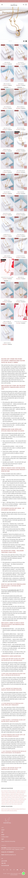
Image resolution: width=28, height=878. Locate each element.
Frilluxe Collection (19, 794)
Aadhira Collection (21, 790)
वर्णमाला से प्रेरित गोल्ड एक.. (7, 170)
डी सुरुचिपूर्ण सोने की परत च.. (7, 234)
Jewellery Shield (4, 836)
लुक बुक (2, 834)
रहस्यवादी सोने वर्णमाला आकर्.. (21, 149)
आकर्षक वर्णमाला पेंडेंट (7, 62)
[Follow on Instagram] (10, 869)
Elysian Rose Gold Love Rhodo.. (21, 321)
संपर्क (2, 832)
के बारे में (2, 830)
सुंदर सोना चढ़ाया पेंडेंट (21, 62)
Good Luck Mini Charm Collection (13, 803)
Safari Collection (10, 800)
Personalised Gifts (18, 808)
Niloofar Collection (6, 795)
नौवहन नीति (3, 863)
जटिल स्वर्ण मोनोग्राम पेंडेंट (7, 106)
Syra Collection (4, 790)
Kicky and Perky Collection (16, 795)
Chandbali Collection (6, 799)
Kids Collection (20, 797)
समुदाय (2, 839)
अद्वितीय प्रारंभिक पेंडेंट (21, 277)
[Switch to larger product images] (23, 41)
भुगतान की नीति (4, 861)
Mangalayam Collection (15, 792)
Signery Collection (10, 794)
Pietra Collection (12, 790)
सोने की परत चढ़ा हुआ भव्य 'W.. (21, 300)
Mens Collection (12, 797)
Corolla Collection (14, 802)
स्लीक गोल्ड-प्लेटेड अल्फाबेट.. (21, 128)
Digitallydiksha (14, 874)
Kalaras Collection (6, 792)
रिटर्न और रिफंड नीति (5, 865)
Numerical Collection (19, 800)
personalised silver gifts (13, 590)
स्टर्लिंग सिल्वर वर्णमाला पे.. (7, 300)
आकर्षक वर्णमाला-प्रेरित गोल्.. (21, 234)
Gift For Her (4, 808)
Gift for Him (10, 808)
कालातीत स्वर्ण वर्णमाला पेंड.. (7, 342)
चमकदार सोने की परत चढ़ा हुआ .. (7, 213)
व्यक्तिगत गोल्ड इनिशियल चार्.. (21, 106)
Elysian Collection (15, 799)
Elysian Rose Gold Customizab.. (7, 277)
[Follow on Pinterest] (14, 869)
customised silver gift (15, 646)
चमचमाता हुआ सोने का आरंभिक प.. (20, 213)
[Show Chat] (24, 873)
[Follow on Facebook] (3, 869)
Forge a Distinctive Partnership (8, 841)
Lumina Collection (5, 802)
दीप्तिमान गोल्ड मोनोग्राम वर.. (7, 83)
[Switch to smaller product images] (26, 41)
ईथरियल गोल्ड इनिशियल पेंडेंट (7, 321)
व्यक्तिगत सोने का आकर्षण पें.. (7, 128)
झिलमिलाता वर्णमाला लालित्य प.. (7, 149)
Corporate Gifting (13, 810)
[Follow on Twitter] (7, 869)
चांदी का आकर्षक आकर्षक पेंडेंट (21, 170)
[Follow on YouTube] (17, 869)
